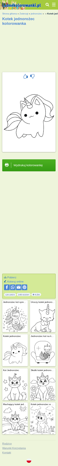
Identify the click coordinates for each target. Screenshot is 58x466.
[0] (32, 77)
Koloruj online (15, 281)
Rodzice (7, 443)
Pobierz (11, 277)
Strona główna (9, 13)
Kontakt (6, 452)
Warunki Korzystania (14, 448)
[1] (25, 77)
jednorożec (36, 13)
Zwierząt (23, 13)
